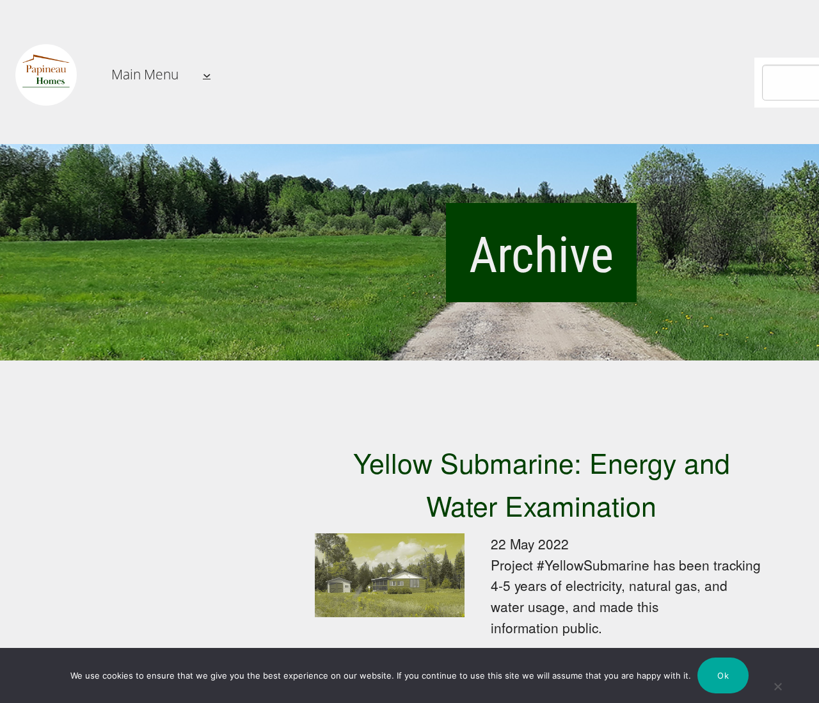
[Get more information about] (46, 75)
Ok (723, 675)
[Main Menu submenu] (207, 75)
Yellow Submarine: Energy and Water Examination (541, 483)
